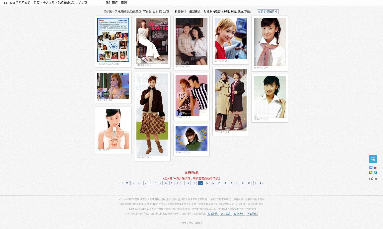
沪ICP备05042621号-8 (191, 223)
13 (194, 183)
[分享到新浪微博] (375, 167)
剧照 (124, 2)
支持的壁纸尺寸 (267, 11)
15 (207, 183)
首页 (37, 2)
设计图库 (112, 2)
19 (231, 183)
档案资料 (180, 11)
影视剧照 (213, 213)
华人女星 (49, 2)
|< (133, 183)
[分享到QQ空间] (370, 172)
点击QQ (254, 204)
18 (225, 183)
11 (182, 183)
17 (219, 183)
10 (177, 183)
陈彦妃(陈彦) (67, 2)
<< (139, 183)
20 (237, 183)
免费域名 (239, 213)
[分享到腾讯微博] (375, 172)
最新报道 (194, 11)
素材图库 (226, 213)
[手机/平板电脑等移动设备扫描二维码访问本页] (373, 159)
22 (249, 183)
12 (188, 183)
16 (213, 183)
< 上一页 (123, 183)
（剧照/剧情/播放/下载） (228, 11)
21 (243, 183)
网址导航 (252, 213)
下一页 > (259, 183)
